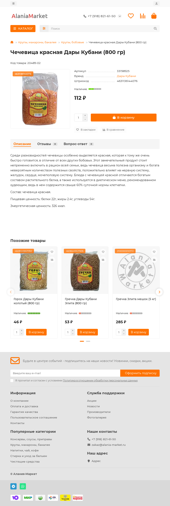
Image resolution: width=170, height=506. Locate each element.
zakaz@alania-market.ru (109, 444)
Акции (91, 400)
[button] (10, 292)
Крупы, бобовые (72, 42)
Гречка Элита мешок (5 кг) (136, 299)
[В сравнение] (52, 260)
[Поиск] (155, 28)
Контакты (17, 423)
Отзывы (46, 144)
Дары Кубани (126, 76)
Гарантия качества (24, 411)
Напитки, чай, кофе (24, 450)
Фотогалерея (96, 417)
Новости (93, 406)
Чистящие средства (25, 461)
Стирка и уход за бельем (28, 456)
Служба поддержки (106, 393)
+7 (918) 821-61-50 (104, 439)
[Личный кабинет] (156, 3)
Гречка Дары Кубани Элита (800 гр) (81, 301)
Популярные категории (33, 431)
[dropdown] (13, 3)
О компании (19, 400)
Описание (22, 144)
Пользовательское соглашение (33, 417)
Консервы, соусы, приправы (31, 439)
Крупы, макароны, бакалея (37, 42)
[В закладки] (52, 252)
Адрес (96, 461)
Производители (98, 411)
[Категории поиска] (44, 28)
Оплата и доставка (24, 406)
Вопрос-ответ (78, 144)
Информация (23, 393)
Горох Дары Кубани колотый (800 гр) (29, 301)
